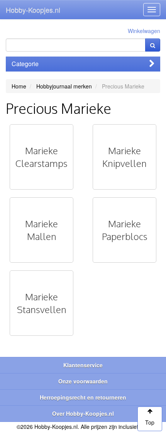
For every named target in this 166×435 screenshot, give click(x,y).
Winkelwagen (144, 31)
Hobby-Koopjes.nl (33, 10)
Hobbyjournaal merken (64, 86)
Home (19, 86)
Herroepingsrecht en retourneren (83, 397)
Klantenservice (83, 365)
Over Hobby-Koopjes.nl (83, 413)
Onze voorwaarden (83, 381)
